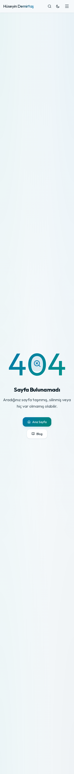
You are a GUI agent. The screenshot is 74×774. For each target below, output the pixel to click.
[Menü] (67, 6)
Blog (39, 434)
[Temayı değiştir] (57, 6)
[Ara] (49, 6)
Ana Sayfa (39, 422)
